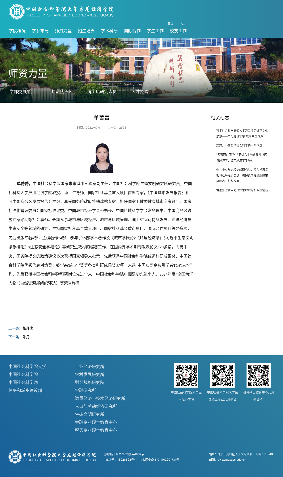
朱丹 (26, 337)
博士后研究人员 (102, 91)
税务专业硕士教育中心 (96, 430)
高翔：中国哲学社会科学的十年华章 (239, 145)
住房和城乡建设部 (25, 390)
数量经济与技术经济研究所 (100, 398)
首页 (170, 23)
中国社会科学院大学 (27, 366)
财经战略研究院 (89, 382)
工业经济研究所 (89, 366)
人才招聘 (140, 91)
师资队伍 (59, 91)
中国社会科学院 (23, 374)
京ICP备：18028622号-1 (120, 459)
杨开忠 (28, 328)
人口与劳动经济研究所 (96, 406)
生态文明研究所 (89, 414)
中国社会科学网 (23, 382)
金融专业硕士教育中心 (96, 422)
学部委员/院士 (23, 91)
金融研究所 (85, 390)
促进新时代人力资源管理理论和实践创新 (242, 190)
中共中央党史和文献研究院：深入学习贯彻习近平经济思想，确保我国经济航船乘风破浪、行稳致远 (242, 175)
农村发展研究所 (89, 374)
